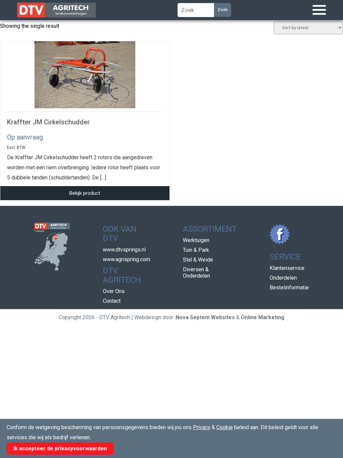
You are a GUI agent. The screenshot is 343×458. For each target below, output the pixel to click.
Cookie (224, 427)
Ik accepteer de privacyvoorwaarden (60, 448)
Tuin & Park (196, 250)
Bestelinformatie (289, 287)
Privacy (201, 427)
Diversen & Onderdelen (196, 272)
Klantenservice (287, 268)
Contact (112, 301)
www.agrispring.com (126, 259)
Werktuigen (196, 240)
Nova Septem (193, 317)
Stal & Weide (198, 259)
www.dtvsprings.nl (124, 249)
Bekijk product (84, 193)
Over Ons (114, 291)
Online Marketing (262, 317)
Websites (223, 317)
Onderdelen (283, 278)
